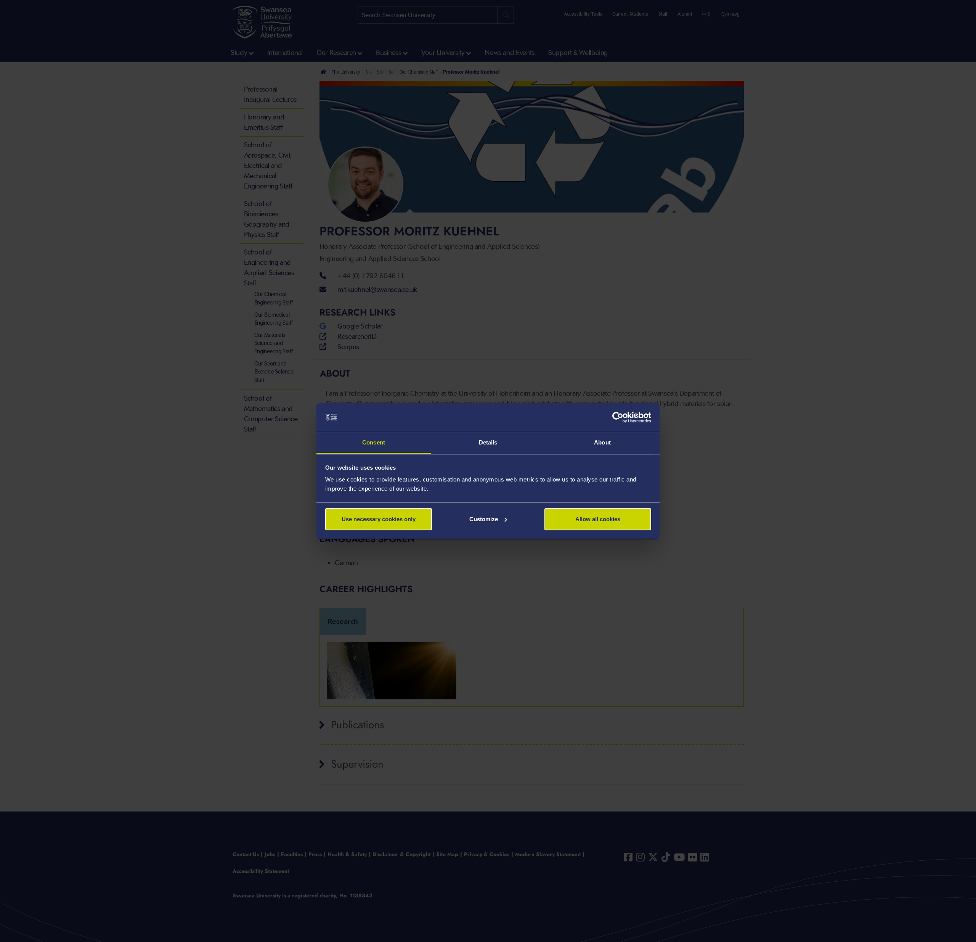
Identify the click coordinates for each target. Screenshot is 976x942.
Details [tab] (488, 442)
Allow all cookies (597, 519)
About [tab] (602, 442)
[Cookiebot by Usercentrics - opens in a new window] (617, 417)
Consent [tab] (373, 442)
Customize (483, 519)
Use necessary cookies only (379, 519)
